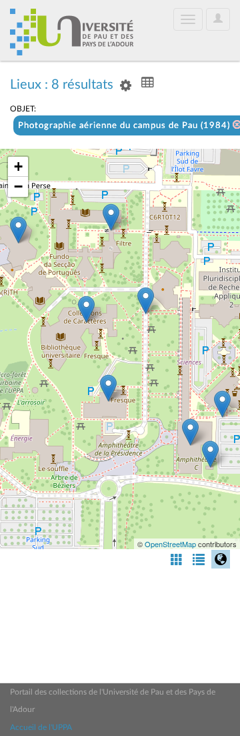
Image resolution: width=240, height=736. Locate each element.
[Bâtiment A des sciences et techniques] (190, 432)
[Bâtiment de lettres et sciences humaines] (111, 217)
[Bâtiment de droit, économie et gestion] (18, 230)
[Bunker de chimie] (210, 454)
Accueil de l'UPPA (41, 727)
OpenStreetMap (170, 543)
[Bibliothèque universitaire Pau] (86, 309)
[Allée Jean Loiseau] (145, 300)
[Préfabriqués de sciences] (222, 404)
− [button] (18, 186)
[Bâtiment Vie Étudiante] (108, 388)
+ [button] (18, 166)
